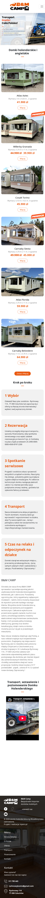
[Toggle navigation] (42, 6)
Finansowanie (10, 854)
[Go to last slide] (5, 28)
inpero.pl (23, 824)
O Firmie (7, 841)
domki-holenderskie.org (20, 819)
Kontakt (7, 859)
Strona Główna (10, 837)
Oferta (7, 845)
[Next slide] (39, 28)
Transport (8, 850)
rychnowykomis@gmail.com (21, 886)
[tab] (20, 43)
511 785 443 (13, 881)
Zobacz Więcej (22, 373)
